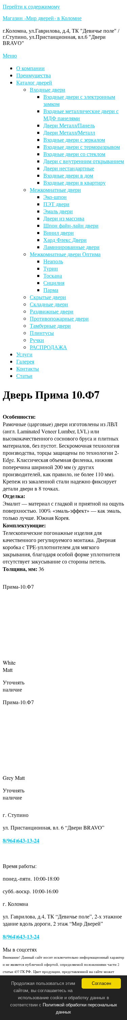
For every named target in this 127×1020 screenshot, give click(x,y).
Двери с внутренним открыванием (83, 161)
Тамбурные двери (50, 325)
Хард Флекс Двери (65, 239)
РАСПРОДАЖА (48, 347)
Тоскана (52, 275)
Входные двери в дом (68, 175)
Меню (10, 55)
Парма (50, 289)
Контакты (27, 368)
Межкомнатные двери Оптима (65, 254)
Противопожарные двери (59, 318)
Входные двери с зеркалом (74, 139)
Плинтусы (42, 332)
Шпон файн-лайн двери (71, 225)
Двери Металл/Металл (69, 132)
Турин (50, 268)
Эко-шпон (55, 196)
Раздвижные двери (51, 311)
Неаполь (53, 261)
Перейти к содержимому (31, 6)
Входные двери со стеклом (74, 153)
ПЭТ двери (56, 203)
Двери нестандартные (68, 168)
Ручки (37, 339)
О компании (30, 68)
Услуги (24, 354)
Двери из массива (63, 218)
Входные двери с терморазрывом (81, 146)
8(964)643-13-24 (21, 840)
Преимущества (33, 75)
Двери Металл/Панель (69, 125)
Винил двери (58, 232)
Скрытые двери (48, 296)
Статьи (24, 375)
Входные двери (47, 89)
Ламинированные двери (71, 246)
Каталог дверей (34, 82)
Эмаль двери (58, 211)
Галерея (25, 361)
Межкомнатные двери (55, 189)
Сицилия (53, 282)
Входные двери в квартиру (74, 182)
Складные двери (49, 304)
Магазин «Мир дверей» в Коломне (42, 19)
